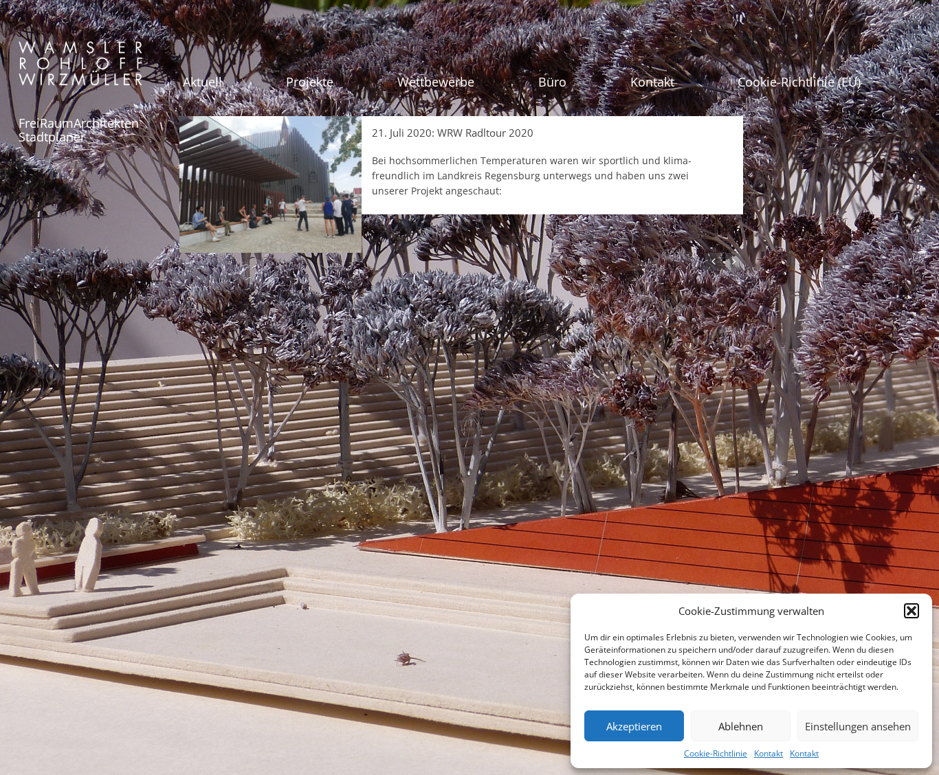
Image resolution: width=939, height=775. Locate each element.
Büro (552, 82)
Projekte (309, 82)
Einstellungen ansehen (858, 726)
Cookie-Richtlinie (715, 753)
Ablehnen (740, 726)
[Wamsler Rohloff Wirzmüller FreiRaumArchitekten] (80, 68)
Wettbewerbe (435, 82)
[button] (911, 611)
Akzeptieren (634, 726)
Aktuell (202, 82)
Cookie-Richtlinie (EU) (799, 82)
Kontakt (768, 753)
